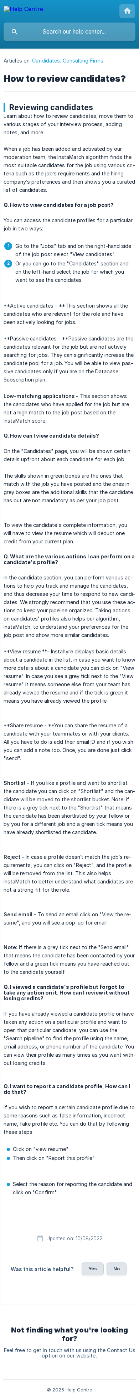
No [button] (116, 1268)
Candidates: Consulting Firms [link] (67, 61)
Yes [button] (92, 1268)
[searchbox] (69, 32)
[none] (23, 10)
